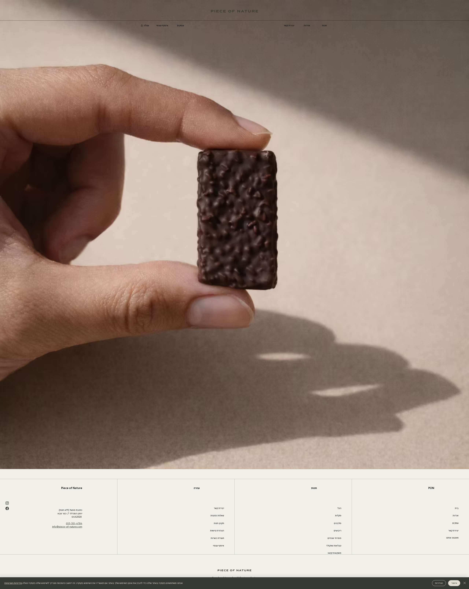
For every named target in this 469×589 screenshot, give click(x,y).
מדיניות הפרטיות (13, 583)
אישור (454, 583)
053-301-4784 (74, 523)
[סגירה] (464, 583)
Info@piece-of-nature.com (67, 527)
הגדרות (439, 583)
